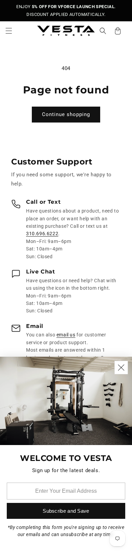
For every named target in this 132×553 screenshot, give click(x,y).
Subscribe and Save (66, 511)
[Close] (121, 367)
